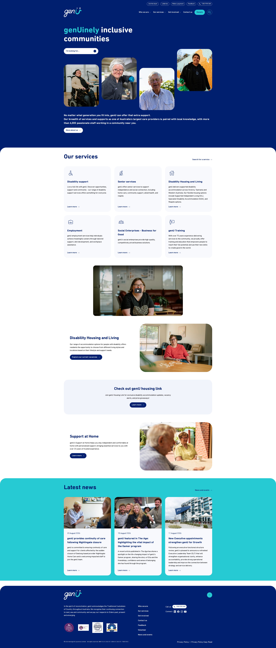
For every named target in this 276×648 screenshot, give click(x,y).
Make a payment (177, 4)
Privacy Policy (183, 642)
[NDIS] (83, 627)
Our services (158, 12)
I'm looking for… (72, 51)
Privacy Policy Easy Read (201, 642)
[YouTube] (185, 611)
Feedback (191, 4)
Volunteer (142, 630)
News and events (202, 490)
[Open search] (209, 12)
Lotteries (165, 4)
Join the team (152, 4)
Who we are (144, 12)
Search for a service (200, 160)
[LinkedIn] (175, 611)
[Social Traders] (97, 627)
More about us (72, 130)
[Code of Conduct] (112, 627)
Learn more (72, 207)
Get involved (173, 12)
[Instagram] (181, 611)
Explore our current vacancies (84, 357)
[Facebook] (178, 611)
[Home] (73, 12)
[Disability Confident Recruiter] (69, 627)
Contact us (187, 12)
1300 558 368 (206, 4)
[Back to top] (209, 595)
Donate (200, 12)
